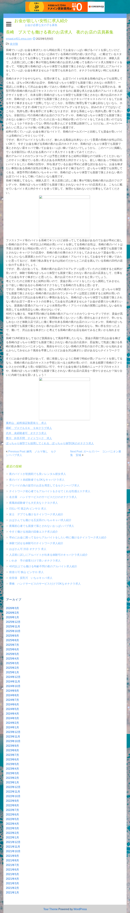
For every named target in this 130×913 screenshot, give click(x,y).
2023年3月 (12, 773)
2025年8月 (12, 640)
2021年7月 (12, 865)
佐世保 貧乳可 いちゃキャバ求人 (30, 577)
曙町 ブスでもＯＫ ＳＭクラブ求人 (29, 428)
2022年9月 (12, 800)
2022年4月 (12, 823)
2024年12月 (13, 676)
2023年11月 (13, 736)
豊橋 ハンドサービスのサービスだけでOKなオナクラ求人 (45, 583)
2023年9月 (12, 745)
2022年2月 (12, 832)
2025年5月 (12, 654)
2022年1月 (12, 837)
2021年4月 (12, 878)
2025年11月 (13, 626)
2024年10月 (13, 686)
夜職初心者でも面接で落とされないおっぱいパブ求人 (41, 525)
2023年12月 (13, 732)
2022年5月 (12, 819)
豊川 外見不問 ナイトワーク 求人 (29, 438)
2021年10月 (13, 851)
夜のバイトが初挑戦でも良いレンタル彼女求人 (37, 473)
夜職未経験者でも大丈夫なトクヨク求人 (33, 502)
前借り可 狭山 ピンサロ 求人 (26, 572)
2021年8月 (12, 860)
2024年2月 (12, 722)
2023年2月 (12, 777)
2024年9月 (12, 690)
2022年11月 (13, 791)
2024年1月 (12, 727)
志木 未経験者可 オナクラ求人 (26, 433)
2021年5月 (12, 874)
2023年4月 (12, 768)
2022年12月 (13, 787)
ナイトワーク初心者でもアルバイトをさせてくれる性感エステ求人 (49, 491)
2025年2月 (12, 667)
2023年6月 (12, 759)
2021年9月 (12, 855)
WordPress (80, 909)
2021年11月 (13, 846)
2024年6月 (12, 704)
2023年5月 (12, 764)
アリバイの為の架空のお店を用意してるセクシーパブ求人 (44, 485)
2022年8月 (12, 805)
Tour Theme (50, 909)
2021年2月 (12, 887)
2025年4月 (12, 658)
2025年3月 (12, 663)
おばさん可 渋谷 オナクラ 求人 (27, 549)
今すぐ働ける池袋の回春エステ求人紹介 (33, 531)
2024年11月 (13, 681)
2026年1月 (12, 617)
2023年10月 (13, 741)
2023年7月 (12, 754)
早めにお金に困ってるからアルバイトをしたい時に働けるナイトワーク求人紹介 (58, 537)
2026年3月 (12, 608)
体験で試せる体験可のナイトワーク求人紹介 (36, 543)
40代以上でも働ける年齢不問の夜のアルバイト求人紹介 (43, 566)
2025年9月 (12, 635)
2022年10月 (13, 796)
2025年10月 (13, 631)
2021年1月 (12, 892)
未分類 (14, 43)
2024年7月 (12, 699)
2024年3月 (12, 718)
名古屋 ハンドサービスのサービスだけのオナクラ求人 (43, 497)
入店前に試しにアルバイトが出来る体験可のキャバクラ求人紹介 (48, 554)
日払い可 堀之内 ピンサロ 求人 (27, 508)
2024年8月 (12, 695)
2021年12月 (13, 842)
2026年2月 (12, 612)
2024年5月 (12, 709)
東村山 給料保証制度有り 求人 (26, 423)
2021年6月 (12, 869)
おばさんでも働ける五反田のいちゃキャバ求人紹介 (40, 520)
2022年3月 (12, 828)
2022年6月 (12, 814)
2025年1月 (12, 672)
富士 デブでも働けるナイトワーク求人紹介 (36, 514)
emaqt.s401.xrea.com (19, 38)
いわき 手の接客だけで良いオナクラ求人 (35, 560)
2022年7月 (12, 810)
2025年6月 (12, 649)
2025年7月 (12, 644)
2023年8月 (12, 750)
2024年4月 (12, 713)
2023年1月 (12, 782)
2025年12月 (13, 621)
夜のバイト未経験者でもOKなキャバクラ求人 (36, 479)
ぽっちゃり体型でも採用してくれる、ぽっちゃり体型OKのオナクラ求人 (50, 443)
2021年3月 (12, 883)
